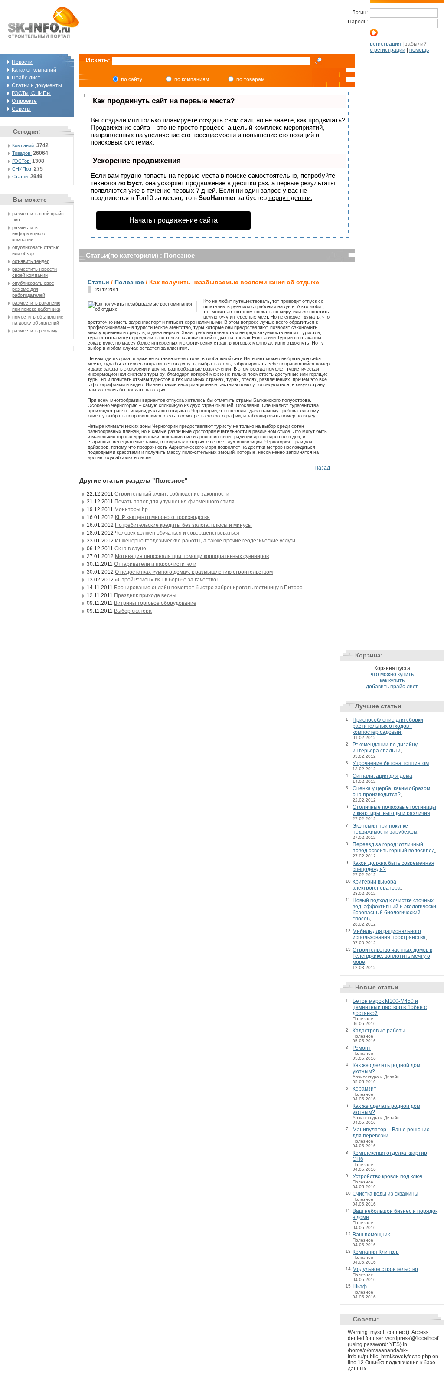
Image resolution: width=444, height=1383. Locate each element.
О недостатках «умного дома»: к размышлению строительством (194, 572)
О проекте (24, 101)
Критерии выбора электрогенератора (377, 885)
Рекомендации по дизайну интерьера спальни (385, 748)
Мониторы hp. (131, 509)
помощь (419, 50)
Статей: (20, 176)
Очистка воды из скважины (385, 1194)
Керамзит (364, 1089)
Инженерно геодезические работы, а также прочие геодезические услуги (205, 541)
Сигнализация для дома (382, 776)
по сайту (131, 79)
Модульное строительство (385, 1269)
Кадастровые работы (379, 1031)
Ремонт (362, 1048)
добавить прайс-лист (392, 686)
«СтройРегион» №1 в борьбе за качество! (166, 580)
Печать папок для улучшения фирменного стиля (174, 502)
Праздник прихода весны (145, 595)
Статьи (98, 282)
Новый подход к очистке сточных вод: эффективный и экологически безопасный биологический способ (394, 909)
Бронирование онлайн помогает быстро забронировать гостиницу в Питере (208, 588)
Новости (22, 62)
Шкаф (360, 1287)
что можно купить (392, 674)
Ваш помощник (371, 1235)
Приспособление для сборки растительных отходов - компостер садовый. (388, 726)
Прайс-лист (26, 78)
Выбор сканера (133, 611)
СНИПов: (22, 168)
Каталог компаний (34, 70)
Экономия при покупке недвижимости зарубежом (385, 829)
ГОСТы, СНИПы (31, 93)
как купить (392, 680)
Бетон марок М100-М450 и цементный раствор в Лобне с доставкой (390, 1007)
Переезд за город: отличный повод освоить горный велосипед (394, 847)
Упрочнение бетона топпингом (391, 763)
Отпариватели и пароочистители (155, 564)
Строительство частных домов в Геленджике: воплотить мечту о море (392, 956)
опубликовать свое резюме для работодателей (33, 289)
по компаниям (191, 79)
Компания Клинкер (376, 1252)
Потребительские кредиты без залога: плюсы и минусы (183, 525)
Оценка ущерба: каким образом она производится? (391, 791)
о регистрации (387, 50)
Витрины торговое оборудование (155, 603)
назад (322, 468)
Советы (21, 109)
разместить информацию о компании (28, 233)
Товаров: (22, 153)
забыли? (416, 44)
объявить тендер (30, 261)
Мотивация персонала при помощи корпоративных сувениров (192, 556)
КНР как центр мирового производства (162, 517)
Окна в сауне (130, 548)
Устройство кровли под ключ (387, 1176)
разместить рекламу (35, 330)
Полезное (129, 282)
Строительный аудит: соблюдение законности (171, 494)
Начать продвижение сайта (173, 220)
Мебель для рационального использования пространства (389, 934)
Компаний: (23, 145)
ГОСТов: (21, 161)
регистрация (385, 44)
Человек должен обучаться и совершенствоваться (177, 533)
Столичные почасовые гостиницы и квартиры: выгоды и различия (394, 810)
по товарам (250, 79)
